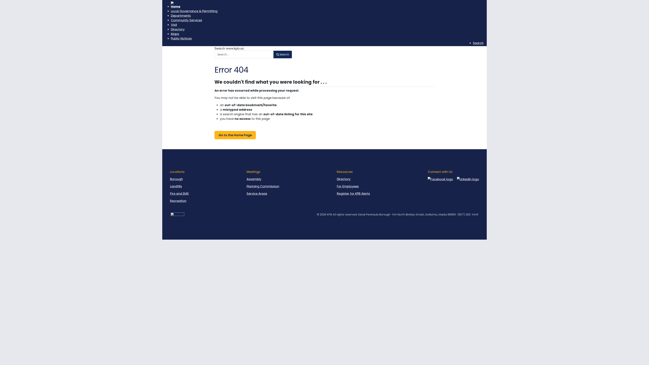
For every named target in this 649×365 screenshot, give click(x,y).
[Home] (327, 5)
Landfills (176, 186)
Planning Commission (263, 186)
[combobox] (244, 54)
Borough (176, 179)
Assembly (254, 179)
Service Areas (257, 193)
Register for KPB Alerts (353, 193)
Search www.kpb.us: (229, 48)
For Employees (348, 186)
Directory (344, 179)
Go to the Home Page (235, 135)
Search (284, 54)
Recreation (178, 201)
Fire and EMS (179, 193)
